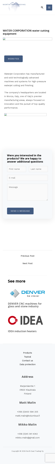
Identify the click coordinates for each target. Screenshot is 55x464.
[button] (42, 7)
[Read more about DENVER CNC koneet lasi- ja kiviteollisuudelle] (27, 293)
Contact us (27, 360)
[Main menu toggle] (49, 7)
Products (27, 353)
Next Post (28, 263)
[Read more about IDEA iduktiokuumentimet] (25, 320)
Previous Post (27, 256)
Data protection (28, 364)
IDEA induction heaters (22, 331)
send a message (20, 211)
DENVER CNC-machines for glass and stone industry (25, 305)
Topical (27, 356)
